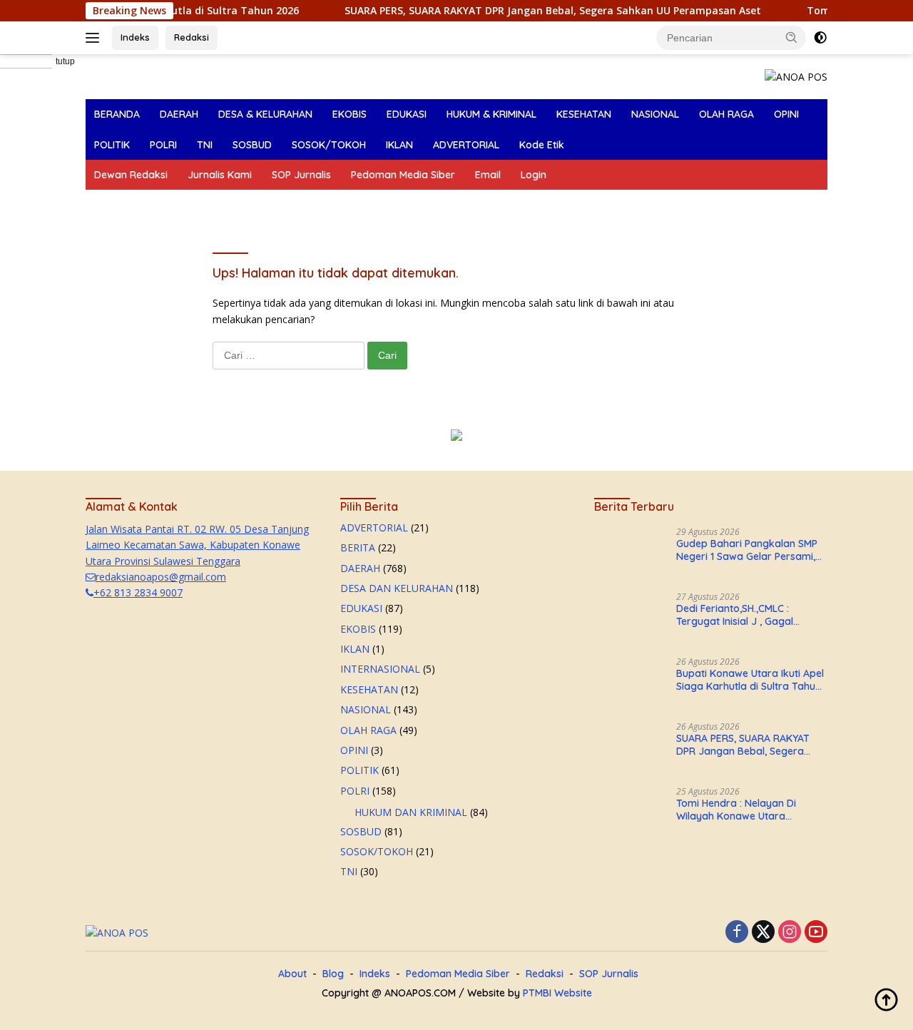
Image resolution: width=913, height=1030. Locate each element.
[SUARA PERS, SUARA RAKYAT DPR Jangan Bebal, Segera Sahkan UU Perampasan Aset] (629, 748)
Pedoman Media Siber (403, 174)
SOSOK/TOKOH (329, 144)
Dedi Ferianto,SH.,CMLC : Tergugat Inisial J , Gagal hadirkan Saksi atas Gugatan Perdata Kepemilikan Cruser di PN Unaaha (748, 615)
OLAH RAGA (726, 114)
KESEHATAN (583, 114)
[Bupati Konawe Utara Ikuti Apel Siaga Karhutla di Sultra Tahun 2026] (629, 683)
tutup (65, 61)
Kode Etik (541, 144)
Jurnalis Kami (220, 174)
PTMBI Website (557, 992)
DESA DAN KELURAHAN (396, 588)
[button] (791, 37)
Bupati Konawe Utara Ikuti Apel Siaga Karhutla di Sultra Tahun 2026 (750, 680)
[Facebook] (736, 932)
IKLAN (399, 144)
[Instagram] (789, 932)
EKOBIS (349, 114)
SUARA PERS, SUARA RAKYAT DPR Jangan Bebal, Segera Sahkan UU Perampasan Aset (366, 10)
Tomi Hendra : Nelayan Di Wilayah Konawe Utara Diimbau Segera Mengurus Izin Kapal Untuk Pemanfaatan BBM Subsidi (751, 809)
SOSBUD (252, 144)
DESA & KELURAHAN (265, 114)
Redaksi (191, 37)
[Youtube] (816, 932)
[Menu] (95, 38)
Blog (333, 973)
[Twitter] (763, 932)
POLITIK (112, 144)
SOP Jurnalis (301, 174)
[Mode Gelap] (820, 38)
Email (488, 174)
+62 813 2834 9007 (138, 592)
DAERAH (179, 114)
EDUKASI (407, 114)
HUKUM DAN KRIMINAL (411, 812)
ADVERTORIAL (466, 144)
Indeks (135, 37)
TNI (205, 144)
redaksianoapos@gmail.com (161, 576)
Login (533, 174)
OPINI (786, 114)
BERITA (357, 547)
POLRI (163, 144)
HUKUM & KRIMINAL (491, 114)
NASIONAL (655, 114)
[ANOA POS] (796, 76)
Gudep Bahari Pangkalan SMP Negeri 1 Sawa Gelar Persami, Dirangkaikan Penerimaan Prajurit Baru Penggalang (746, 550)
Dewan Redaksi (131, 174)
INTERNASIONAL (380, 668)
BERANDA (117, 114)
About (292, 973)
